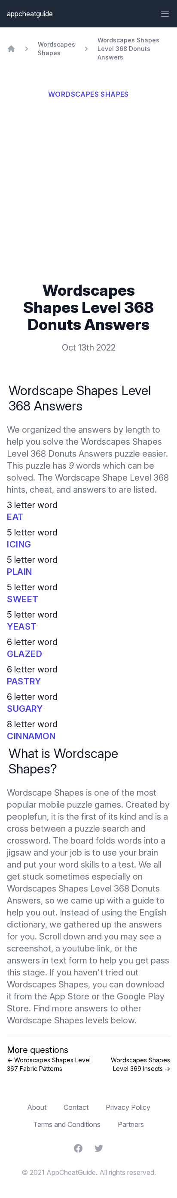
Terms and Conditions (67, 1124)
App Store (69, 996)
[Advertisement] (88, 189)
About (36, 1107)
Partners (131, 1124)
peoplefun (27, 817)
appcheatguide (30, 13)
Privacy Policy (128, 1107)
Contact (76, 1107)
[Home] (11, 49)
